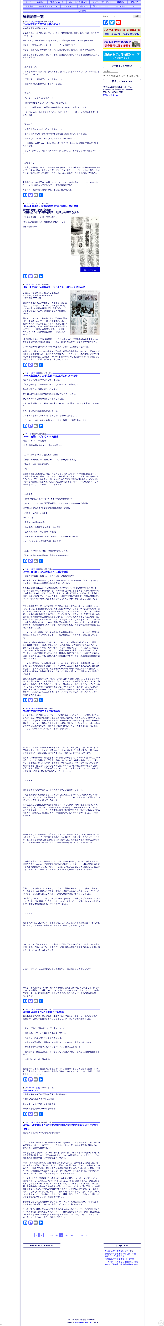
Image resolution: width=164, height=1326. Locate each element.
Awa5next (88, 1322)
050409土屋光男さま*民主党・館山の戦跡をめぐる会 (50, 375)
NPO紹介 (134, 2)
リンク (136, 6)
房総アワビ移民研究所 (114, 1256)
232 (66, 1235)
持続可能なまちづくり (48, 6)
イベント (28, 434)
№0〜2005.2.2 (30, 1090)
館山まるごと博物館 (78, 2)
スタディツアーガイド (101, 2)
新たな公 (84, 6)
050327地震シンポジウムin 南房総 (41, 436)
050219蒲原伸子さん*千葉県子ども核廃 (43, 1012)
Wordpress (79, 1322)
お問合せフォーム (110, 95)
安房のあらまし (57, 2)
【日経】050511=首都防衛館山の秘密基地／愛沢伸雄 (50, 206)
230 (56, 1235)
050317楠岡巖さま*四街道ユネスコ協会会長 (45, 571)
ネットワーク (69, 6)
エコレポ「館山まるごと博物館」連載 (121, 1262)
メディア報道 (30, 203)
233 (71, 1235)
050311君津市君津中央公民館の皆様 (41, 711)
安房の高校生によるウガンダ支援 (119, 1259)
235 (81, 1235)
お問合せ (82, 10)
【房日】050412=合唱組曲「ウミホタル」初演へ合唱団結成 (54, 287)
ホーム (28, 2)
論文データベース (101, 6)
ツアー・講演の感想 (32, 22)
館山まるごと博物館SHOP (116, 1251)
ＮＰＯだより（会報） (33, 1088)
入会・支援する (120, 6)
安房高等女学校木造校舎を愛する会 (120, 1253)
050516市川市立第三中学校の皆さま (41, 24)
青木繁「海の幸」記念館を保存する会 (121, 1264)
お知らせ (41, 2)
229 (51, 1235)
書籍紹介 (121, 2)
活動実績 (29, 6)
